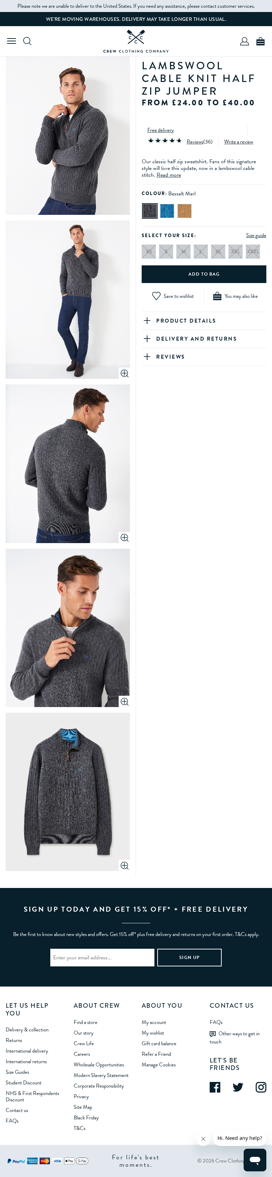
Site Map (83, 1107)
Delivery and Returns (196, 339)
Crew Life (84, 1043)
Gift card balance (159, 1043)
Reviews (195, 142)
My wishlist (153, 1033)
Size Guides (17, 1072)
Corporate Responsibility (99, 1086)
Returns (14, 1040)
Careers (82, 1054)
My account (154, 1022)
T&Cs (79, 1128)
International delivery (27, 1051)
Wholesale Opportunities (99, 1065)
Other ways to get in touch (235, 1037)
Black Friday (86, 1118)
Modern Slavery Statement (101, 1075)
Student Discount (23, 1083)
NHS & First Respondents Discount (32, 1096)
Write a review (238, 142)
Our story (84, 1033)
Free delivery (160, 130)
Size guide (256, 235)
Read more (169, 175)
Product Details (186, 321)
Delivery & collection (27, 1030)
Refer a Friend (156, 1054)
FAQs (12, 1121)
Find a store (85, 1022)
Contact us (17, 1110)
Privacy (81, 1096)
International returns (26, 1061)
